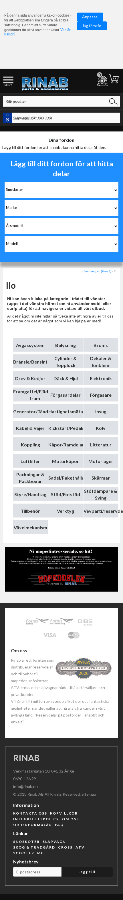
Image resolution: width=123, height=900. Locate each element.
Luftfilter (30, 461)
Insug (100, 411)
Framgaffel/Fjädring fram (34, 395)
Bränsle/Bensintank (34, 361)
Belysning (65, 345)
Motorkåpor (65, 461)
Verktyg (65, 511)
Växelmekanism (30, 527)
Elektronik (101, 378)
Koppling (30, 444)
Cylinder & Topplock (65, 362)
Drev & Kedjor (30, 378)
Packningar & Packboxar (30, 478)
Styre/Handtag (30, 494)
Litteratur (101, 444)
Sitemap (89, 794)
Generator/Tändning (35, 411)
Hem (85, 271)
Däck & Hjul (65, 378)
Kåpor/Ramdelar (66, 444)
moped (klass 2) (101, 271)
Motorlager (100, 461)
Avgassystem (30, 345)
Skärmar (101, 477)
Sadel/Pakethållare (68, 477)
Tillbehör (30, 511)
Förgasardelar (65, 395)
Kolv (101, 428)
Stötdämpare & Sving (100, 494)
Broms (101, 345)
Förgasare (101, 395)
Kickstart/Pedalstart (70, 428)
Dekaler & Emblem (100, 362)
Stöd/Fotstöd (65, 494)
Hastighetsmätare (68, 411)
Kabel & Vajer (30, 428)
